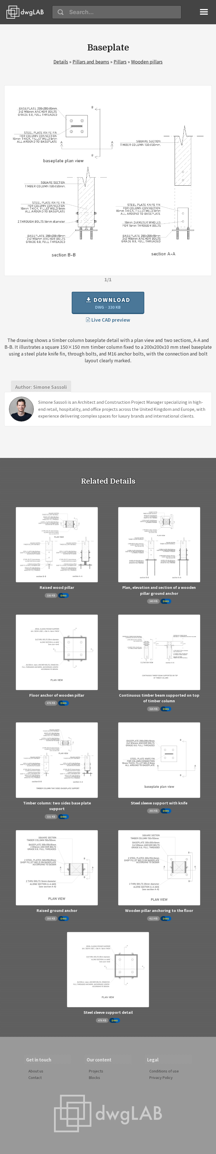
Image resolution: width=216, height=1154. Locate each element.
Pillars (120, 61)
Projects (96, 1071)
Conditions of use (164, 1071)
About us (35, 1071)
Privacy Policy (161, 1077)
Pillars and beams (91, 61)
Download (111, 303)
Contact (35, 1077)
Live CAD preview (110, 319)
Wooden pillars (147, 61)
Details (60, 61)
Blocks (94, 1077)
